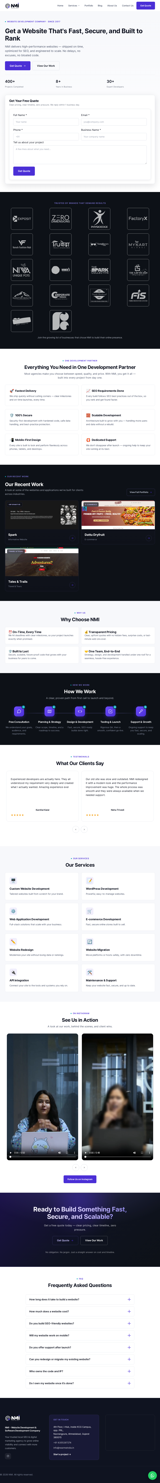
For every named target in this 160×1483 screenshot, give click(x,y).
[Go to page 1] (6, 835)
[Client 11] (138, 244)
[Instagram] (8, 1456)
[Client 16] (22, 295)
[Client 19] (138, 295)
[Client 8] (61, 244)
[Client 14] (99, 270)
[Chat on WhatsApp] (152, 1475)
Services (72, 5)
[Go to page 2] (8, 835)
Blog (100, 5)
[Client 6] (138, 219)
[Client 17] (61, 295)
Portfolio (89, 5)
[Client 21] (61, 321)
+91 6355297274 (62, 1442)
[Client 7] (22, 244)
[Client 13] (61, 270)
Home (60, 5)
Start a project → (62, 1454)
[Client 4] (61, 219)
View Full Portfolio (139, 492)
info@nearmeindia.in (63, 1447)
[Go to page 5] (13, 835)
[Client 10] (99, 244)
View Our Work (46, 65)
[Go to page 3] (10, 835)
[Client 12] (22, 270)
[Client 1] (22, 321)
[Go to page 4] (11, 835)
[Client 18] (99, 295)
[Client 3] (22, 219)
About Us (112, 5)
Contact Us (128, 5)
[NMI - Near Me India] (12, 6)
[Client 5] (99, 219)
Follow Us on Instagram (80, 1179)
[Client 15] (138, 270)
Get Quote (145, 5)
